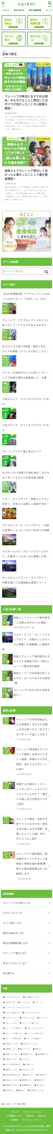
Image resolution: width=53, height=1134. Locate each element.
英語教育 (27, 1085)
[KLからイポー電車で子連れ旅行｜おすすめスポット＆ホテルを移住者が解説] (9, 487)
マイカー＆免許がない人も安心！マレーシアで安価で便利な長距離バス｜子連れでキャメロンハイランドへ (25, 375)
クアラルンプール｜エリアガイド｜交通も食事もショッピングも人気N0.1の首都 (25, 527)
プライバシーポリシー (32, 1119)
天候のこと (11, 1059)
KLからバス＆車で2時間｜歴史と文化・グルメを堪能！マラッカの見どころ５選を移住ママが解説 (25, 349)
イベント (25, 1002)
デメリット (11, 1018)
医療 (38, 1049)
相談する (42, 1115)
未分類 (9, 973)
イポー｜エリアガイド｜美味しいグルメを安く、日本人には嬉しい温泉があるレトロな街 (25, 501)
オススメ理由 (12, 1012)
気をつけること (14, 963)
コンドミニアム (32, 1012)
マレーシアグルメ (35, 1028)
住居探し (10, 1049)
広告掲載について (15, 1115)
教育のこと (11, 1069)
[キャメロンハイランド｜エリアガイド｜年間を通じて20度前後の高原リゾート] (9, 592)
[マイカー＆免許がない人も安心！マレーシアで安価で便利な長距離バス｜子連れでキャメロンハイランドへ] (9, 387)
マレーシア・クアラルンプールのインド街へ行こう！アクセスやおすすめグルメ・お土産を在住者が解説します (25, 323)
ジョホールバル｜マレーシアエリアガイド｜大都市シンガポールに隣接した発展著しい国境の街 (25, 554)
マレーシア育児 (33, 1038)
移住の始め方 (19, 10)
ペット (43, 1018)
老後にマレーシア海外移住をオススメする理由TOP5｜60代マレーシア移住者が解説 (31, 661)
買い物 (41, 1085)
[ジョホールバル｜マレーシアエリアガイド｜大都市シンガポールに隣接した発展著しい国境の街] (9, 566)
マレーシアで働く (30, 1023)
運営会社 (30, 1115)
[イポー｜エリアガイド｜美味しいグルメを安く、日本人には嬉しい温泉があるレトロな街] (9, 513)
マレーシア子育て (13, 1033)
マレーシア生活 (35, 1033)
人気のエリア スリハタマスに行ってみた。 (25, 401)
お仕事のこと (31, 997)
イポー (39, 1002)
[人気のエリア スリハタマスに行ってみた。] (9, 413)
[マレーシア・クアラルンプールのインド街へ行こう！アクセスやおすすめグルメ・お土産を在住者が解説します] (9, 334)
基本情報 (43, 1054)
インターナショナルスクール (18, 1007)
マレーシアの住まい (16, 903)
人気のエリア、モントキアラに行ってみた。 (25, 427)
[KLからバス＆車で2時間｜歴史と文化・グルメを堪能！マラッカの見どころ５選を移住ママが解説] (9, 360)
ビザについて (12, 913)
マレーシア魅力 (14, 953)
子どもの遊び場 (12, 1064)
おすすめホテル (12, 997)
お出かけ (10, 1002)
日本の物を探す (12, 1075)
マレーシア (11, 1023)
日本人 (29, 1075)
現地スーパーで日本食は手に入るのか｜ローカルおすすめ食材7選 (31, 678)
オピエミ (5, 10)
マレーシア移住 (13, 1038)
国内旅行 (28, 1054)
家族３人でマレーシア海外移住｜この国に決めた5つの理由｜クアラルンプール (31, 622)
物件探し (27, 1080)
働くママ (25, 1049)
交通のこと (11, 1043)
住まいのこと (30, 1043)
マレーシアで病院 (13, 1028)
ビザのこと (28, 1018)
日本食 (42, 1075)
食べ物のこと (37, 1090)
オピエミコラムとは (32, 1111)
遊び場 (9, 1090)
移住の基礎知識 (35, 10)
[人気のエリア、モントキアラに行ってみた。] (9, 439)
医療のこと (11, 1054)
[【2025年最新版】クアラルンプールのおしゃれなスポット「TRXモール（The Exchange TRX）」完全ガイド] (9, 308)
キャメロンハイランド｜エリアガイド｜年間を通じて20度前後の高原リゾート (25, 580)
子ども (26, 1059)
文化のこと (28, 1069)
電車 (21, 1090)
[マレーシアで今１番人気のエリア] (9, 461)
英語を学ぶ (11, 1085)
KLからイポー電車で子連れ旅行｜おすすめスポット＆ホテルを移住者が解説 (25, 475)
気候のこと (11, 1080)
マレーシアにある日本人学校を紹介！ (31, 692)
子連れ (29, 1064)
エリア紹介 (12, 923)
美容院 (41, 1080)
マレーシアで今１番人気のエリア (21, 451)
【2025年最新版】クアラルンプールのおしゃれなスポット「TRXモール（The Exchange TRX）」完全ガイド (26, 296)
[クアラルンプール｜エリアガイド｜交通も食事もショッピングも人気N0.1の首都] (9, 539)
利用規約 (14, 1119)
